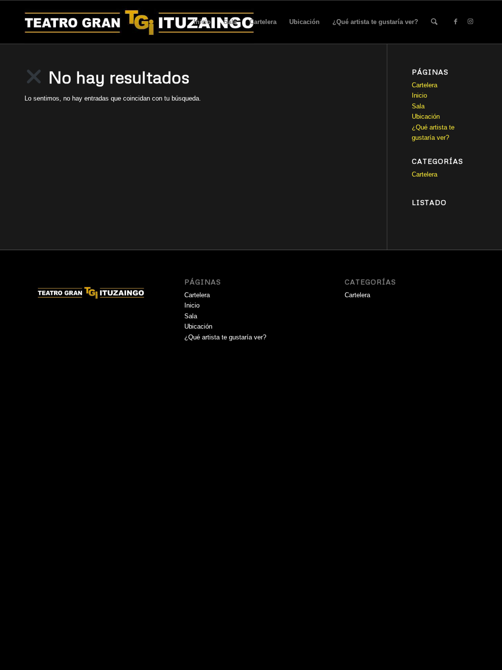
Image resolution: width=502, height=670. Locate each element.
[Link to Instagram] (470, 21)
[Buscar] (434, 22)
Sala (230, 22)
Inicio (202, 22)
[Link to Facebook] (455, 21)
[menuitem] (434, 22)
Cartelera (263, 22)
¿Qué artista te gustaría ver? (375, 22)
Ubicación (304, 22)
